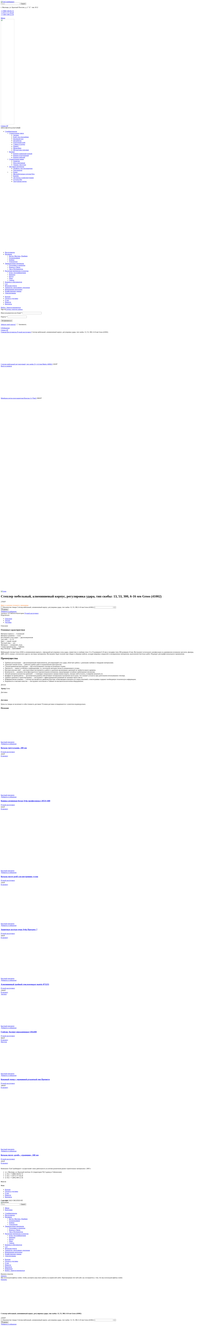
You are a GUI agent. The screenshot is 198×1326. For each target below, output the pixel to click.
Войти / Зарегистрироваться (15, 1270)
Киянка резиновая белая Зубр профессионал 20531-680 (25, 801)
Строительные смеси (16, 133)
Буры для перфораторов (17, 273)
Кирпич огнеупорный (21, 155)
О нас (7, 1193)
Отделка (17, 179)
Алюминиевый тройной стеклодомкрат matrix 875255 (25, 984)
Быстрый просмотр (7, 742)
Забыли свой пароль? (8, 324)
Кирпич (12, 152)
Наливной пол (18, 139)
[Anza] (26, 190)
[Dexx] (20, 236)
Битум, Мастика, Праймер (18, 256)
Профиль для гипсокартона (22, 168)
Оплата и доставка (11, 1191)
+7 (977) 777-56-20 (7, 13)
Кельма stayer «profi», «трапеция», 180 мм (20, 1155)
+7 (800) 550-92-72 (7, 11)
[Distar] (20, 250)
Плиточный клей (19, 142)
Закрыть (4, 1276)
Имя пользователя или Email (11, 313)
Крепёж (16, 176)
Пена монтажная (19, 163)
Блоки (15, 172)
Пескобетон (17, 141)
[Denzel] (36, 225)
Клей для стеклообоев (21, 137)
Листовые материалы (16, 166)
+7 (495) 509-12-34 (7, 14)
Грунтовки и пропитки (17, 265)
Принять (4, 1279)
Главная (4, 332)
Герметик (16, 161)
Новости (8, 1195)
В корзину (5, 609)
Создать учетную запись (14, 309)
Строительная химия (16, 159)
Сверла (11, 280)
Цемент (16, 146)
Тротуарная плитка (20, 181)
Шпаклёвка (17, 148)
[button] (4, 756)
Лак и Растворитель (16, 269)
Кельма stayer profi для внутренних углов (19, 876)
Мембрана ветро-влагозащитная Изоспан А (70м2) (19, 398)
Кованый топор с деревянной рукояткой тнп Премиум (25, 1079)
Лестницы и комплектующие (23, 178)
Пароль (4, 317)
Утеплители (13, 262)
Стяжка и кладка (19, 144)
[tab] (101, 619)
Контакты (8, 1197)
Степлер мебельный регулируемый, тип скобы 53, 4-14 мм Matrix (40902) (27, 364)
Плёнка (11, 260)
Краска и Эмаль (14, 267)
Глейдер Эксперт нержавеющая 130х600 (19, 1032)
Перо (11, 278)
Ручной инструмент (24, 332)
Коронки (12, 274)
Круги (11, 276)
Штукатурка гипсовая (21, 150)
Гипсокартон (17, 170)
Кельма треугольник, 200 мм (14, 748)
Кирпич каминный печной (22, 153)
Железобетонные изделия (24, 174)
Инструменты (12, 332)
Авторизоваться (7, 320)
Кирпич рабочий (19, 157)
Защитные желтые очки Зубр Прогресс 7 (19, 929)
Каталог (8, 1189)
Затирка (16, 135)
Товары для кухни (19, 165)
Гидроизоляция (14, 258)
